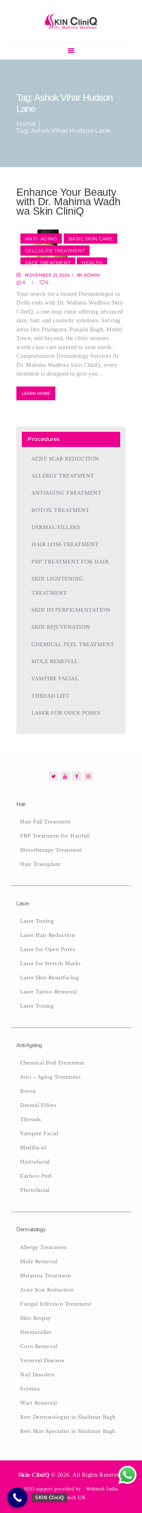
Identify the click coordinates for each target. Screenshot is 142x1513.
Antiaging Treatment (66, 493)
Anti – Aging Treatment (50, 1077)
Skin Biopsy (35, 1318)
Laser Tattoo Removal (48, 992)
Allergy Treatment (62, 476)
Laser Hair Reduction (47, 935)
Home (26, 123)
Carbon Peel (36, 1176)
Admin (92, 275)
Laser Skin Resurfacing (49, 978)
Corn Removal (39, 1346)
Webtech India (102, 1489)
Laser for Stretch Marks (50, 963)
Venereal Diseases (42, 1360)
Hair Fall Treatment (45, 822)
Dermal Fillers (55, 527)
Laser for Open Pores (65, 713)
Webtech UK (72, 1497)
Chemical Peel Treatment (72, 644)
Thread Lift (50, 696)
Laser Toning (37, 921)
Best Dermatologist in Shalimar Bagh (68, 1417)
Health (92, 262)
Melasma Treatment (45, 1276)
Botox (28, 1091)
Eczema (30, 1389)
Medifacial (33, 1148)
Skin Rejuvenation (60, 627)
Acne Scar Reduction (65, 459)
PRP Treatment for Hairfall (55, 836)
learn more (36, 393)
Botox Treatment (60, 510)
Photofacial (35, 1190)
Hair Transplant (40, 864)
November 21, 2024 (47, 275)
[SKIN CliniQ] (17, 1498)
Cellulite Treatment (55, 250)
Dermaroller (36, 1332)
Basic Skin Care (90, 238)
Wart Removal (38, 1403)
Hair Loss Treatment (65, 544)
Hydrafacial (35, 1162)
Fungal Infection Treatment (55, 1304)
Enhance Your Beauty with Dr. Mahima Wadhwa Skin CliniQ (68, 201)
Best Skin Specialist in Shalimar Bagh (68, 1431)
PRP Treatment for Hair (70, 562)
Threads (30, 1119)
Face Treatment (48, 262)
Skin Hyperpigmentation (70, 610)
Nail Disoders (37, 1375)
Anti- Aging (41, 238)
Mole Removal (54, 661)
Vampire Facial (54, 678)
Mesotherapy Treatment (51, 850)
